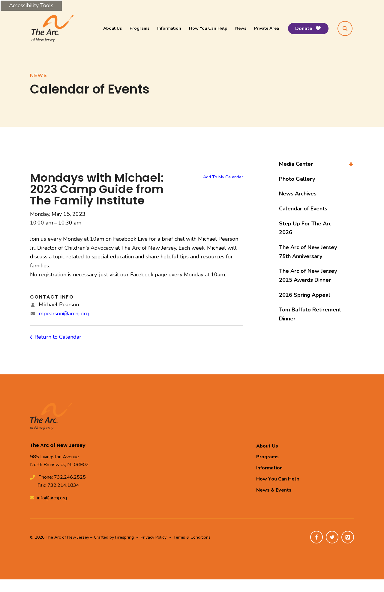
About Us (112, 28)
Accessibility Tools (31, 5)
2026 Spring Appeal (304, 295)
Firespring (124, 537)
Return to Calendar (57, 337)
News (240, 28)
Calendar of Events (303, 208)
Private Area (266, 28)
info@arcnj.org (52, 498)
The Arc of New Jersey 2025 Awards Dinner (308, 275)
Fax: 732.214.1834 (58, 485)
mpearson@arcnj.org (64, 313)
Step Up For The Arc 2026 (305, 228)
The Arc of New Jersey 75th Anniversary (308, 252)
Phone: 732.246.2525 (62, 477)
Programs (139, 28)
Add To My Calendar (223, 177)
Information (169, 28)
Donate (304, 28)
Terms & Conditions (192, 537)
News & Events (274, 490)
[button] (345, 28)
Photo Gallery (297, 179)
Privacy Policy (153, 537)
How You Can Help (208, 28)
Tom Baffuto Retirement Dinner (310, 314)
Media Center (296, 164)
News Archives (297, 193)
